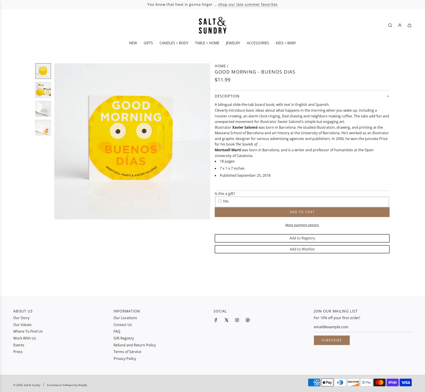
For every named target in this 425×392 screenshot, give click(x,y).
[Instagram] (237, 320)
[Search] (390, 25)
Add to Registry (302, 238)
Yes (226, 201)
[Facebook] (216, 320)
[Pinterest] (248, 320)
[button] (60, 141)
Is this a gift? (225, 193)
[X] (226, 320)
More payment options (302, 225)
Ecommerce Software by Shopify (67, 385)
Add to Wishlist (302, 249)
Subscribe (332, 340)
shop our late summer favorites (248, 4)
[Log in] (400, 25)
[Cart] (409, 25)
